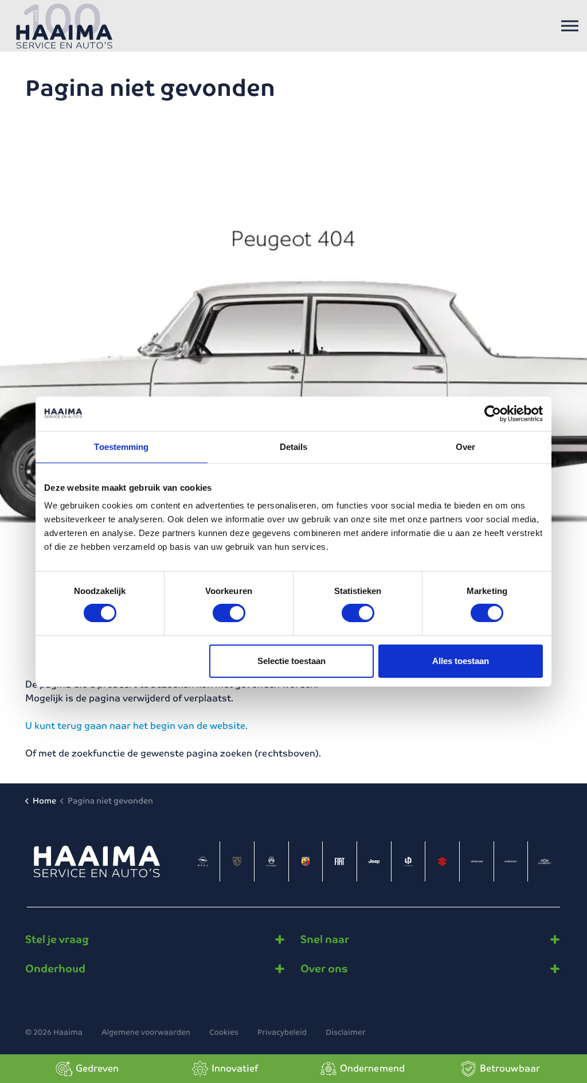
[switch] (229, 613)
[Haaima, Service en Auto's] (64, 26)
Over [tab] (465, 446)
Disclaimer (346, 1032)
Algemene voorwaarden (145, 1032)
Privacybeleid (282, 1032)
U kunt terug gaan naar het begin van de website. (136, 726)
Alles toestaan (460, 661)
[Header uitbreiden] (570, 26)
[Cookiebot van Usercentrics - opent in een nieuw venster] (493, 413)
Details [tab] (294, 446)
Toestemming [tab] (121, 446)
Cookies (223, 1032)
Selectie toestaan (291, 661)
